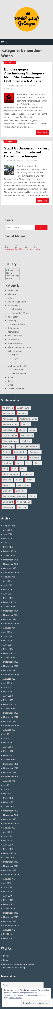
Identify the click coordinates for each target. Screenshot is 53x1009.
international (13, 332)
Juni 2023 (7, 687)
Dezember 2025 (10, 559)
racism (19, 479)
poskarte (7, 479)
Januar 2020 (9, 857)
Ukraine (11, 385)
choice (22, 430)
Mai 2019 (7, 891)
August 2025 (9, 576)
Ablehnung (8, 408)
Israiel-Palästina (14, 343)
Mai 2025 (7, 589)
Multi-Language (14, 351)
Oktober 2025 (9, 568)
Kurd (14, 468)
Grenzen (22, 457)
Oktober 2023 (9, 670)
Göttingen (34, 457)
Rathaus (29, 479)
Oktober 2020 (9, 819)
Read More (42, 132)
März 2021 (8, 798)
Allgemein (11, 294)
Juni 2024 (7, 636)
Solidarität (20, 491)
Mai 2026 (7, 538)
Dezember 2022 (10, 713)
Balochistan (12, 317)
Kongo (37, 463)
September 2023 (11, 674)
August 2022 (9, 730)
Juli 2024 (7, 632)
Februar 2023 (9, 704)
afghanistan (12, 290)
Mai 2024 (7, 640)
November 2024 (10, 615)
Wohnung (22, 507)
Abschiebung (12, 85)
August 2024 (9, 628)
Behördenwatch (10, 424)
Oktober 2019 (9, 870)
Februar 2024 (9, 653)
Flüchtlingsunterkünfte (27, 446)
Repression (8, 485)
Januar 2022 (9, 759)
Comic (32, 430)
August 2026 (9, 525)
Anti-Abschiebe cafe (16, 302)
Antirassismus (13, 305)
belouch (25, 424)
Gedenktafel (19, 452)
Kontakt (6, 960)
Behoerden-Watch (27, 85)
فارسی (15, 358)
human (19, 463)
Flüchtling (25, 441)
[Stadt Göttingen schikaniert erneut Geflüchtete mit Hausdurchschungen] (9, 169)
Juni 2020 (7, 836)
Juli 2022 (7, 734)
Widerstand (8, 507)
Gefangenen (13, 328)
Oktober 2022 (9, 721)
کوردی (14, 362)
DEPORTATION (10, 435)
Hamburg (7, 463)
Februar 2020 (9, 853)
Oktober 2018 (9, 921)
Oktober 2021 (9, 772)
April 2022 (8, 747)
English (15, 354)
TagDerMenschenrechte (14, 496)
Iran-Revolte (13, 339)
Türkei (32, 496)
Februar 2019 (9, 904)
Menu (4, 42)
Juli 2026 (7, 530)
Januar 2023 (9, 708)
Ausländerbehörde (28, 419)
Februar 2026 (9, 551)
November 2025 (10, 564)
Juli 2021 (7, 785)
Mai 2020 (7, 840)
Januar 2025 (9, 606)
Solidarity (7, 491)
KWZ (23, 468)
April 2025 (8, 593)
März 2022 (8, 751)
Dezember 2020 (10, 810)
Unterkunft (8, 502)
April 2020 (8, 845)
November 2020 (10, 815)
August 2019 (9, 879)
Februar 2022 (9, 755)
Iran (28, 463)
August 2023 (9, 679)
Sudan (10, 377)
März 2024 (8, 649)
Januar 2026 (9, 555)
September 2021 (11, 776)
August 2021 (9, 781)
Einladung (12, 320)
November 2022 (10, 717)
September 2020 (11, 823)
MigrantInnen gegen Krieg (19, 347)
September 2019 (11, 874)
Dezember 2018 (10, 913)
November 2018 (10, 917)
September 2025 (11, 572)
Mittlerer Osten (19, 373)
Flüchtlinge (8, 446)
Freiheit (6, 452)
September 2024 (11, 623)
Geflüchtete (8, 457)
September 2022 (11, 725)
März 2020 (8, 849)
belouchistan (9, 430)
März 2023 (8, 700)
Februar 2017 (9, 938)
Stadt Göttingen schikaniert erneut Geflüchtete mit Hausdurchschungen (26, 152)
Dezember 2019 (10, 862)
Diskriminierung (10, 441)
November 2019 (10, 866)
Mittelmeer (28, 474)
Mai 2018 (7, 934)
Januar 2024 (9, 657)
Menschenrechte (10, 474)
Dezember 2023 (10, 662)
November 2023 (10, 666)
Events (6, 956)
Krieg (5, 468)
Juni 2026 (7, 534)
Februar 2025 (9, 602)
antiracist (22, 413)
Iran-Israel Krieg (14, 335)
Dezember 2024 (10, 611)
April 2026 (8, 542)
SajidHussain (23, 485)
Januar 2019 (9, 908)
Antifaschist (8, 413)
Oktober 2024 (9, 619)
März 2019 (8, 900)
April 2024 (8, 645)
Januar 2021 (9, 806)
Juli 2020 (7, 832)
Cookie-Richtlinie (15, 998)
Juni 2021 (7, 789)
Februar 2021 (9, 802)
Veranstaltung (18, 324)
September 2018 (11, 925)
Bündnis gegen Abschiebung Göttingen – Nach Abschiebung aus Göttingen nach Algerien (24, 75)
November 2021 (10, 768)
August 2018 (9, 930)
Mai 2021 (7, 793)
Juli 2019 (7, 883)
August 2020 (9, 827)
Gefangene (35, 452)
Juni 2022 (7, 738)
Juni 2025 (7, 585)
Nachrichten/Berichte (17, 366)
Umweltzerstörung (15, 388)
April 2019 (8, 896)
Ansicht (10, 298)
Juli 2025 (7, 581)
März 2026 (8, 547)
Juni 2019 (7, 887)
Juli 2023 (7, 683)
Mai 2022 (7, 742)
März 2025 (8, 598)
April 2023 (8, 696)
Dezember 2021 (10, 764)
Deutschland (18, 369)
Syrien (10, 381)
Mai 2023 (7, 691)
